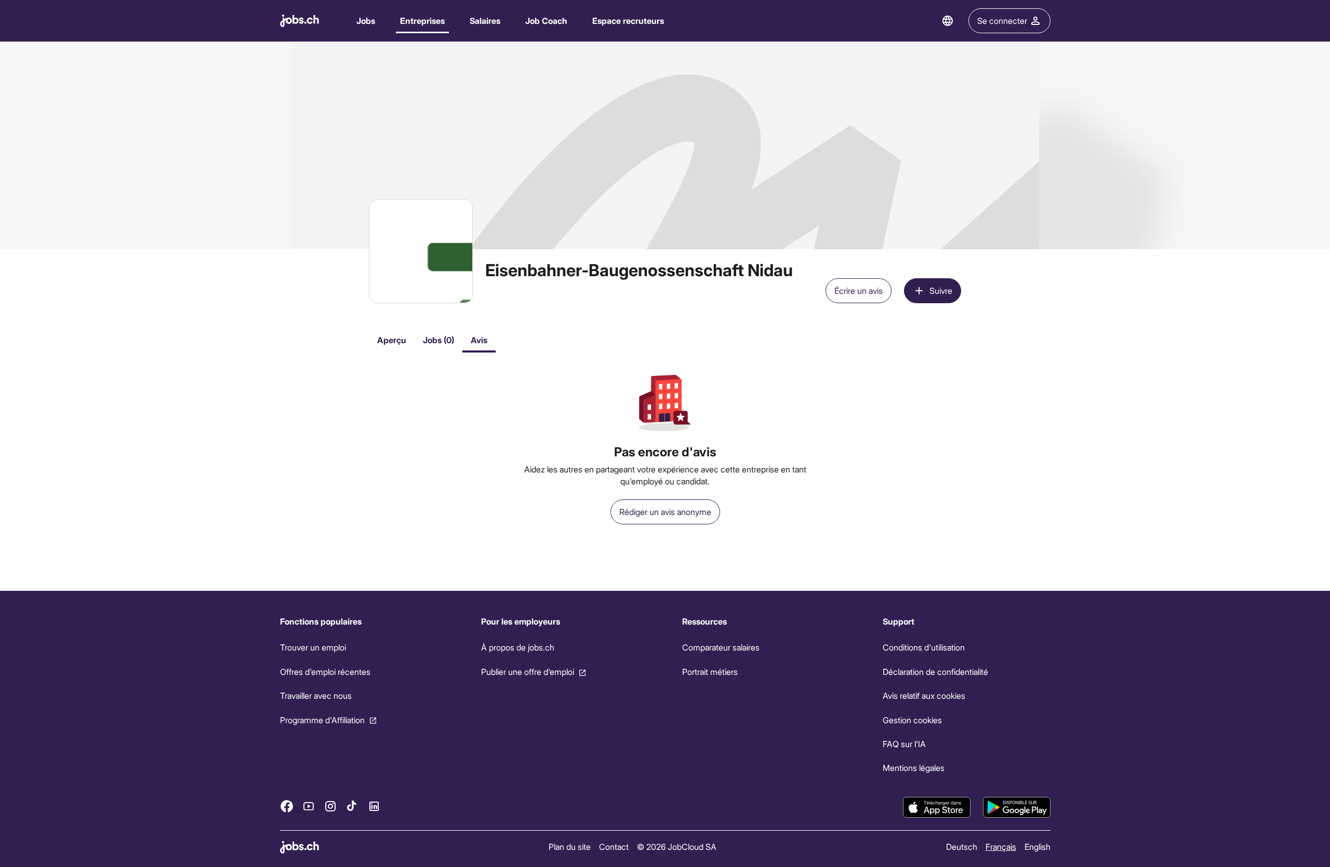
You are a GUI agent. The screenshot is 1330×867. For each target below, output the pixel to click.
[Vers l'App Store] (936, 807)
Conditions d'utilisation (924, 647)
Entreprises (422, 20)
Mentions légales (914, 768)
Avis (479, 340)
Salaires (485, 20)
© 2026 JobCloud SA (676, 846)
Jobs (365, 20)
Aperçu (391, 340)
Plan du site (570, 846)
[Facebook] (287, 806)
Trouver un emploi (313, 647)
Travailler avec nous (316, 695)
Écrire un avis (858, 290)
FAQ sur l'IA (904, 744)
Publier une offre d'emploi (527, 671)
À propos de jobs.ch (517, 647)
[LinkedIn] (374, 806)
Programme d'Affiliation (322, 720)
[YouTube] (308, 806)
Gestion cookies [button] (912, 720)
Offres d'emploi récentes (325, 671)
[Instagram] (330, 806)
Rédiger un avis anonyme (665, 512)
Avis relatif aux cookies (924, 695)
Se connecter (1002, 20)
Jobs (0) (438, 340)
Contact (614, 846)
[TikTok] (352, 806)
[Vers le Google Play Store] (1016, 807)
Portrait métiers (709, 671)
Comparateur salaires (720, 647)
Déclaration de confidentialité (935, 671)
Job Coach (546, 20)
